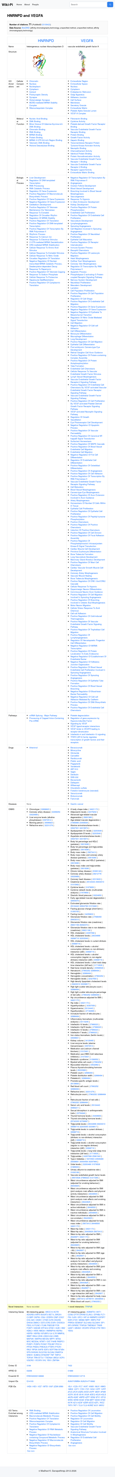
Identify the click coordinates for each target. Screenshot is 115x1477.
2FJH (75, 1391)
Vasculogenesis (77, 196)
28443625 (75, 1185)
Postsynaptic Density (38, 94)
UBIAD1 (77, 1328)
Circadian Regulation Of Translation (44, 258)
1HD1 (34, 1386)
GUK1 (58, 1328)
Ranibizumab (76, 758)
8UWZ (90, 1405)
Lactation (74, 287)
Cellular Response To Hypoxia (84, 586)
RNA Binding (34, 132)
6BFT (92, 1399)
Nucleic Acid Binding (38, 118)
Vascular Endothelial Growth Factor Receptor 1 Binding (86, 160)
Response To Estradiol (39, 212)
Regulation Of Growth (80, 417)
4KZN (70, 1397)
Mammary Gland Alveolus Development (88, 559)
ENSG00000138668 (35, 1375)
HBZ (63, 1328)
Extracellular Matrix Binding (82, 172)
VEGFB (85, 1328)
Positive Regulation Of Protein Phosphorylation (84, 208)
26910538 (76, 1177)
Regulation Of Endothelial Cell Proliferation (83, 1438)
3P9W (103, 1391)
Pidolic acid (76, 761)
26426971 (75, 1236)
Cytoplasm (34, 89)
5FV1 (98, 1397)
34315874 (84, 828)
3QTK (70, 1394)
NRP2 (93, 1319)
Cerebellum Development (40, 204)
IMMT (29, 1336)
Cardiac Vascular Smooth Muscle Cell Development (87, 569)
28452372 (84, 924)
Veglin (73, 771)
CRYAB (82, 1314)
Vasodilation (76, 419)
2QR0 (80, 1391)
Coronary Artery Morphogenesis (84, 573)
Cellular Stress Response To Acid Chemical (85, 609)
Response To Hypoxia (80, 199)
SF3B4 (61, 1349)
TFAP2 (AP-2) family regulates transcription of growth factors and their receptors (87, 740)
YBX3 (70, 1330)
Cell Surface (76, 99)
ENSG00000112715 (76, 1375)
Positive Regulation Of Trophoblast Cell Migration (88, 631)
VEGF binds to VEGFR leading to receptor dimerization (85, 730)
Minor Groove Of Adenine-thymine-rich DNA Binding (46, 125)
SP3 (70, 1325)
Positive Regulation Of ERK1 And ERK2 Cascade (88, 582)
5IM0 (61, 1386)
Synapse (33, 97)
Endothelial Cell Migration (82, 452)
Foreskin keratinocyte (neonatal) (84, 790)
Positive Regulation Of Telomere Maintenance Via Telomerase (43, 208)
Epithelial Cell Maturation (81, 239)
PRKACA (44, 1346)
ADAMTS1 (91, 1311)
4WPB (82, 1397)
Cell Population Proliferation (82, 290)
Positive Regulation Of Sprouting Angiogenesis (85, 676)
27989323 (94, 1024)
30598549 (99, 967)
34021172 (94, 809)
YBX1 (49, 1360)
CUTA (51, 1319)
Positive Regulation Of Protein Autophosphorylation (84, 362)
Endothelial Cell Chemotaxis (83, 368)
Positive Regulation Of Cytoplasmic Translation (44, 284)
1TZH (82, 1389)
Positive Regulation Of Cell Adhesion (87, 473)
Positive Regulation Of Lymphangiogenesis (80, 636)
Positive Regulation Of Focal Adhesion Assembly (87, 536)
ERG (48, 1322)
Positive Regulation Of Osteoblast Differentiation (85, 467)
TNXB (99, 1325)
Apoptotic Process (79, 271)
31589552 (94, 1059)
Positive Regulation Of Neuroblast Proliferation (85, 235)
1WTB (45, 1386)
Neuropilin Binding (78, 148)
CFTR (76, 1314)
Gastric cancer (77, 803)
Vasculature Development (82, 220)
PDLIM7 (51, 1344)
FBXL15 (30, 1325)
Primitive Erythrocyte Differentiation (86, 551)
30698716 (75, 938)
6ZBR (85, 1402)
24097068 (90, 932)
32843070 (75, 900)
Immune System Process (82, 247)
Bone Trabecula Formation (82, 554)
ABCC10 (49, 1311)
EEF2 (43, 1322)
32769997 (84, 1121)
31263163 (75, 911)
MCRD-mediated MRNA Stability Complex (43, 104)
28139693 (75, 1083)
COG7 (61, 1317)
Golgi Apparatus (77, 94)
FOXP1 (30, 1328)
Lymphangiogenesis (79, 223)
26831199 (75, 924)
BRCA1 (58, 1314)
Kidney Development (79, 204)
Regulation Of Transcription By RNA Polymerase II (86, 267)
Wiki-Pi (7, 4)
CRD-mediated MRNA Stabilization (44, 244)
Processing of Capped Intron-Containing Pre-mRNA (46, 719)
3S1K (81, 1394)
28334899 (96, 935)
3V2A (86, 1394)
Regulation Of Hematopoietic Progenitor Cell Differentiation (88, 641)
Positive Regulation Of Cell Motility (86, 1415)
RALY (29, 1349)
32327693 (92, 978)
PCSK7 (44, 1344)
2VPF (91, 1391)
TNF (52, 1354)
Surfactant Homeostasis (81, 441)
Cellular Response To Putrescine (43, 277)
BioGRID (25, 27)
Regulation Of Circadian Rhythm (43, 215)
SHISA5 (34, 1352)
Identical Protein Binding (81, 153)
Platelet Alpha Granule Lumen (83, 110)
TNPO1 (58, 1354)
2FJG (70, 1391)
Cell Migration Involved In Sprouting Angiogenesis (86, 230)
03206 (29, 1370)
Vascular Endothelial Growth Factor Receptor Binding (86, 130)
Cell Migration (76, 322)
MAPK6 (38, 1338)
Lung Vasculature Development (84, 556)
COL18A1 (31, 1319)
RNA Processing (36, 185)
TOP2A (30, 1357)
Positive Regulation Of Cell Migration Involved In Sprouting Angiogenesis (86, 596)
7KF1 (75, 1405)
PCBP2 (37, 1344)
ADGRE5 (31, 1314)
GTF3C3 (44, 1328)
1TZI (87, 1389)
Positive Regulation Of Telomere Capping (47, 271)
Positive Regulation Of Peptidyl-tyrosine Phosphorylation (88, 518)
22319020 (96, 879)
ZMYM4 (55, 1360)
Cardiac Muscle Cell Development (85, 548)
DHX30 (30, 1322)
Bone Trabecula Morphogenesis (84, 578)
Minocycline (76, 750)
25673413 (91, 852)
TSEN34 (48, 1357)
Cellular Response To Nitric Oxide (44, 255)
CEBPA (49, 1317)
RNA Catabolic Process (39, 188)
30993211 (75, 1107)
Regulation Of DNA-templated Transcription (42, 181)
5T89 (87, 1399)
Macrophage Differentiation (82, 336)
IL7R (55, 1333)
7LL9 (85, 1405)
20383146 (97, 871)
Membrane (75, 102)
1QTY (76, 1389)
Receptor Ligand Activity (81, 169)
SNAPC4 (59, 1352)
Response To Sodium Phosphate (43, 274)
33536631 (75, 1037)
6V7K (70, 1402)
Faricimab (75, 798)
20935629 (89, 1231)
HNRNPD (46, 40)
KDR (70, 1319)
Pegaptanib (75, 763)
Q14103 (30, 1381)
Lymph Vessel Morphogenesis (83, 376)
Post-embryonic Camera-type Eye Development (85, 348)
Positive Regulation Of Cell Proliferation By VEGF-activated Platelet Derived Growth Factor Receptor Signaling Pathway (88, 404)
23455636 (84, 822)
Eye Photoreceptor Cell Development (87, 422)
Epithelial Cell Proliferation (82, 508)
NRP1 (87, 1319)
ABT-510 (74, 769)
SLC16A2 (88, 1322)
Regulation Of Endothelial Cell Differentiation (83, 461)
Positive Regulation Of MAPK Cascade (88, 443)
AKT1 (98, 1311)
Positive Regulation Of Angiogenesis (86, 470)
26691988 (87, 817)
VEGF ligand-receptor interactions (85, 726)
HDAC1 (30, 1330)
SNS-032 (74, 777)
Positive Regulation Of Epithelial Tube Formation (87, 682)
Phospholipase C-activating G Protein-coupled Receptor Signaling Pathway (87, 276)
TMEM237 (91, 1325)
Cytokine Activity (78, 121)
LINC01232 (48, 1336)
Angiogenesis (76, 183)
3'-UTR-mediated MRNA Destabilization (46, 242)
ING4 (34, 1336)
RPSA (34, 1349)
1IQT (39, 1386)
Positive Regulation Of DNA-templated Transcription (46, 224)
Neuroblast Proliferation (81, 282)
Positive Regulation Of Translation (44, 220)
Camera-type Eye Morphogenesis (85, 492)
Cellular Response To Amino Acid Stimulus (43, 249)
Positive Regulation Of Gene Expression (46, 199)
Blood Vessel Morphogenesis (83, 489)
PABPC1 (61, 1341)
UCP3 (61, 1357)
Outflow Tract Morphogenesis (83, 261)
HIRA (36, 1330)
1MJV (97, 1386)
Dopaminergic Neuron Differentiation (86, 589)
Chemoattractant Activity (81, 150)
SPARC (75, 1325)
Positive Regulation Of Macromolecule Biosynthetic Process (46, 195)
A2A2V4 (84, 1381)
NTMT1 (43, 1341)
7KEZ (101, 1402)
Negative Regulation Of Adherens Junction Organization (85, 663)
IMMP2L (61, 1333)
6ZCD (91, 1402)
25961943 (96, 1156)
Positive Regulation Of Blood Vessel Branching (86, 687)
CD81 (43, 1317)
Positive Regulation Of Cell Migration (86, 341)
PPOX (29, 1346)
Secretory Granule (78, 105)
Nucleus (32, 83)
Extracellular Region (79, 81)
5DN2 (92, 1397)
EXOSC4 (61, 1322)
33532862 (94, 1064)
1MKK (70, 1389)
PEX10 (58, 1344)
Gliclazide (75, 753)
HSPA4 (59, 1330)
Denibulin (74, 774)
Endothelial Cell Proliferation (83, 212)
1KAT (85, 1386)
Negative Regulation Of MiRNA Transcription (84, 647)
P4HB (53, 1341)
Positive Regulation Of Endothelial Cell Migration (87, 302)
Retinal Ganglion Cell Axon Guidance (87, 352)
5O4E (81, 1399)
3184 (29, 1365)
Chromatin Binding (37, 129)
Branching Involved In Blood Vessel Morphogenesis (86, 192)
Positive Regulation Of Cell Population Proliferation (87, 294)
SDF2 (46, 1349)
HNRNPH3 (50, 1330)
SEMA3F (79, 1322)
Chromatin (33, 81)
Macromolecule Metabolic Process (44, 1415)
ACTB (56, 1311)
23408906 (97, 1115)
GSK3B (37, 1328)
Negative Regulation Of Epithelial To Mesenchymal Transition (86, 313)
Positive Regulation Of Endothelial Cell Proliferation (87, 216)
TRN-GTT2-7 (39, 1357)
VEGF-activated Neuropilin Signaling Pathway (86, 413)
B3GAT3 (44, 1314)
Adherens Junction (79, 97)
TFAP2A (83, 1325)
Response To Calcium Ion (40, 236)
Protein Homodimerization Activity (85, 156)
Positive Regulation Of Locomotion (86, 1410)
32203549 (97, 830)
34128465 (89, 1040)
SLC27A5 (43, 1352)
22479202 (92, 811)
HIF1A (86, 1317)
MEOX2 (45, 1338)
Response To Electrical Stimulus (43, 239)
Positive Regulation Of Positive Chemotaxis (84, 526)
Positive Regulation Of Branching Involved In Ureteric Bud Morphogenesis (88, 601)
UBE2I (56, 1357)
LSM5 (55, 1336)
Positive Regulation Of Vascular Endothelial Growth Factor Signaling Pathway (86, 624)
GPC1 (80, 1317)
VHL (44, 1360)
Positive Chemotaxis (79, 521)
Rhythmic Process (37, 234)
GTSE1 (52, 1328)
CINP (55, 1317)
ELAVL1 (89, 1314)
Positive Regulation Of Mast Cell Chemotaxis (85, 563)
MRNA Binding (35, 134)
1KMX (91, 1386)
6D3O (97, 1399)
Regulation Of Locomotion (82, 1418)
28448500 (93, 1193)
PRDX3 (36, 1346)
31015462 (75, 884)
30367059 (90, 1005)
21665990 (75, 822)
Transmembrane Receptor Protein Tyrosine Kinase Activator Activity (85, 144)
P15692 (91, 1381)
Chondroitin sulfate (79, 787)
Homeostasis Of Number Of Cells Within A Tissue (88, 504)
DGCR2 (57, 1319)
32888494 (95, 970)
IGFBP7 (101, 1317)
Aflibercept (75, 785)
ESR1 (53, 1322)
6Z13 (75, 1402)
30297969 (92, 1161)
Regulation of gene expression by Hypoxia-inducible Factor (85, 719)
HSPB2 (37, 1333)
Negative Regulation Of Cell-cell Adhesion (84, 327)
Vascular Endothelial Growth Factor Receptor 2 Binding (86, 165)
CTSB (45, 1319)
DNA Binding (34, 121)
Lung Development (79, 339)
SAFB (40, 1349)
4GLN (98, 1394)
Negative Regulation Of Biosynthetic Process (45, 1447)
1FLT (80, 1386)
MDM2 (82, 1319)
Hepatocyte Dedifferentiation (41, 279)
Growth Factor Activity (80, 137)
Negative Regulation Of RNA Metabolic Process (46, 1430)
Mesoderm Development (81, 285)
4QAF (75, 1397)
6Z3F (80, 1402)
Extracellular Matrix (79, 108)
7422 (70, 1365)
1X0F (50, 1386)
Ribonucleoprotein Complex (41, 108)
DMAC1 (36, 1322)
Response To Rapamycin (40, 269)
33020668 (33, 814)
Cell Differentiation (78, 331)
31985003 (75, 1166)
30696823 (45, 809)
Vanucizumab (76, 793)
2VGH (86, 1391)
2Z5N (56, 1386)
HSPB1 (30, 1333)
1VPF (97, 1389)
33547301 (75, 828)
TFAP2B (88, 1306)
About (27, 4)
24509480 (99, 1158)
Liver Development (37, 177)
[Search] (110, 4)
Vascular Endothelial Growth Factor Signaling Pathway (86, 397)
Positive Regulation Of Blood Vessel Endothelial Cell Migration (86, 448)
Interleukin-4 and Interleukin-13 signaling (88, 734)
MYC (29, 1341)
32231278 (48, 825)
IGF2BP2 (45, 1333)
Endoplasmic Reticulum (81, 91)
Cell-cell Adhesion (78, 613)
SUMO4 (37, 1354)
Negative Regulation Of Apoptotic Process (85, 426)
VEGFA (87, 40)
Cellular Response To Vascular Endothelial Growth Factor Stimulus (86, 372)
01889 (70, 1370)
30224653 (97, 895)
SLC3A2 (51, 1352)
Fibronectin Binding (79, 118)
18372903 (90, 1158)
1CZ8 (75, 1386)
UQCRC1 (31, 1360)
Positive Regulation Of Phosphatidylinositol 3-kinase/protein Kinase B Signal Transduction (86, 543)
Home (19, 4)
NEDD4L (35, 1341)
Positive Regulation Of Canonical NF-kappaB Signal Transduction (87, 437)
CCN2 (70, 1314)
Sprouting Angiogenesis (81, 226)
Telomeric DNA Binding (39, 142)
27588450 (97, 916)
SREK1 (30, 1354)
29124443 (91, 881)
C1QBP (30, 1317)
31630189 (75, 1172)
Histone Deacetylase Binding (41, 145)
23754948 (81, 1113)
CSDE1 (39, 1319)
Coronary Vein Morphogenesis (83, 263)
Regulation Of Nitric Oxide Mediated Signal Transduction (86, 319)
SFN (29, 1352)
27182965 (90, 1010)
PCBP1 (30, 1344)
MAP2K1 (30, 1338)
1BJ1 (70, 1386)
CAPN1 (37, 1317)
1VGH (92, 1389)
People (35, 4)
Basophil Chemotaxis (80, 250)
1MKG (103, 1386)
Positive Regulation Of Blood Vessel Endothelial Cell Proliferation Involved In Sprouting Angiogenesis (88, 670)
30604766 (84, 906)
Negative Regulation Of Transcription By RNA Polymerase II (88, 179)
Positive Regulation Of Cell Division (86, 532)
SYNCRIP (45, 1354)
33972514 (47, 819)
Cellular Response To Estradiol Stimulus (46, 252)
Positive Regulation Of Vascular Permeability (84, 432)
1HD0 (29, 1386)
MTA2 (58, 1338)
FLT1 (103, 1314)
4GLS (103, 1394)
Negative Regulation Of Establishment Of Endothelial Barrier (88, 657)
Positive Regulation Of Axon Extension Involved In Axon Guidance (87, 496)
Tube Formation (77, 365)
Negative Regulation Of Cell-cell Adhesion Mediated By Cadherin (84, 698)
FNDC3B (51, 1325)
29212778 (97, 873)
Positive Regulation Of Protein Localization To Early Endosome (85, 652)
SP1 (103, 1322)
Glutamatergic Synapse (39, 99)
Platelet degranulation (80, 715)
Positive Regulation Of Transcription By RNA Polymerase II (46, 230)
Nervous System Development (84, 279)
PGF (99, 1319)
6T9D (103, 1399)
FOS (57, 1325)
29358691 (75, 1161)
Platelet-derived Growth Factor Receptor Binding (88, 125)
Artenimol (33, 747)
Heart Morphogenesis (80, 258)
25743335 (75, 1121)
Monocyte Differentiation (81, 333)
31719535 (98, 965)
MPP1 (52, 1338)
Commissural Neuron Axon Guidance (87, 591)
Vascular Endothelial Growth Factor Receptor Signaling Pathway (86, 483)
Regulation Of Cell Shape (81, 298)
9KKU (101, 1405)
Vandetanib (75, 766)
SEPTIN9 (53, 1349)
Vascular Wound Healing (81, 575)
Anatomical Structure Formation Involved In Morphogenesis (88, 1433)
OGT (49, 1341)
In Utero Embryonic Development (85, 201)
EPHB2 (97, 1314)
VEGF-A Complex (78, 113)
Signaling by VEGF (79, 723)
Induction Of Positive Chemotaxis (85, 530)
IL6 (50, 1333)
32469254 (56, 811)
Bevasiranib (76, 779)
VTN (98, 1328)
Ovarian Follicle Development (83, 185)
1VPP (103, 1389)
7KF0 (70, 1405)
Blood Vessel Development (82, 188)
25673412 (86, 1223)
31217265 (94, 1177)
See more (30, 1451)
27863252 (86, 970)
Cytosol (32, 91)
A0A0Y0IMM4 (74, 1381)
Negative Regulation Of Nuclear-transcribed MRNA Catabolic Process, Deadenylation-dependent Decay (45, 264)
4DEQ (92, 1394)
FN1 (69, 1317)
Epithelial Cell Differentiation (83, 344)
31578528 (96, 1164)
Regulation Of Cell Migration (83, 1421)
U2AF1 (71, 1328)
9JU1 (96, 1405)
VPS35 (92, 1328)
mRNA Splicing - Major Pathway (43, 715)
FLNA (43, 1325)
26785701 (90, 1298)
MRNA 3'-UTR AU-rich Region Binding (45, 140)
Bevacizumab (76, 747)
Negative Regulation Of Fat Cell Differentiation (84, 456)
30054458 (84, 1161)
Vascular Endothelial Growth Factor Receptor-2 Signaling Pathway (86, 380)
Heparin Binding (77, 140)
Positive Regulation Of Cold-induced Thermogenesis (86, 617)
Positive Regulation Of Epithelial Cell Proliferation (86, 512)
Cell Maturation (77, 487)
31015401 (84, 1051)
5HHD (76, 1399)
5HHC (70, 1399)
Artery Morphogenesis (80, 500)
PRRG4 (71, 1322)
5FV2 (103, 1397)
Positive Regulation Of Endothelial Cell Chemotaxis (87, 709)
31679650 (90, 887)
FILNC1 (37, 1325)
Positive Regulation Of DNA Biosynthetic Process (88, 703)
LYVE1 (75, 1319)
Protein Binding (36, 137)
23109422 (46, 24)
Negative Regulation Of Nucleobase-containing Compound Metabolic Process (47, 1436)
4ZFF (87, 1397)
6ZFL (96, 1402)
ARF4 (37, 1314)
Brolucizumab (76, 796)
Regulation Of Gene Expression (43, 191)
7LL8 (80, 1405)
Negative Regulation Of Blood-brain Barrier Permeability (86, 692)
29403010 (100, 881)
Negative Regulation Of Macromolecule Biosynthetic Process (46, 1441)
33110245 (84, 1021)
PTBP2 (51, 1346)
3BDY (97, 1391)
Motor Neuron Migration (81, 605)
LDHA (40, 1336)
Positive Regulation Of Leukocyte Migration (85, 254)
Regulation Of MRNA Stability (42, 218)
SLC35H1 (96, 1322)
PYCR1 (58, 1346)
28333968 (81, 1070)
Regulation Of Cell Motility (82, 1423)
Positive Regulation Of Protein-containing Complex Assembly (88, 356)
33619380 (85, 844)
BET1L (52, 1314)
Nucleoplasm (35, 86)
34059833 (89, 914)
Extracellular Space (79, 83)
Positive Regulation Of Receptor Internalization (84, 243)
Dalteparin (75, 782)
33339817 (85, 984)
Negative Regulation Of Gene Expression (47, 201)
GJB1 (74, 1317)
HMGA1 (42, 1330)
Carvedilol (75, 755)
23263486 (87, 1164)
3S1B (76, 1394)
